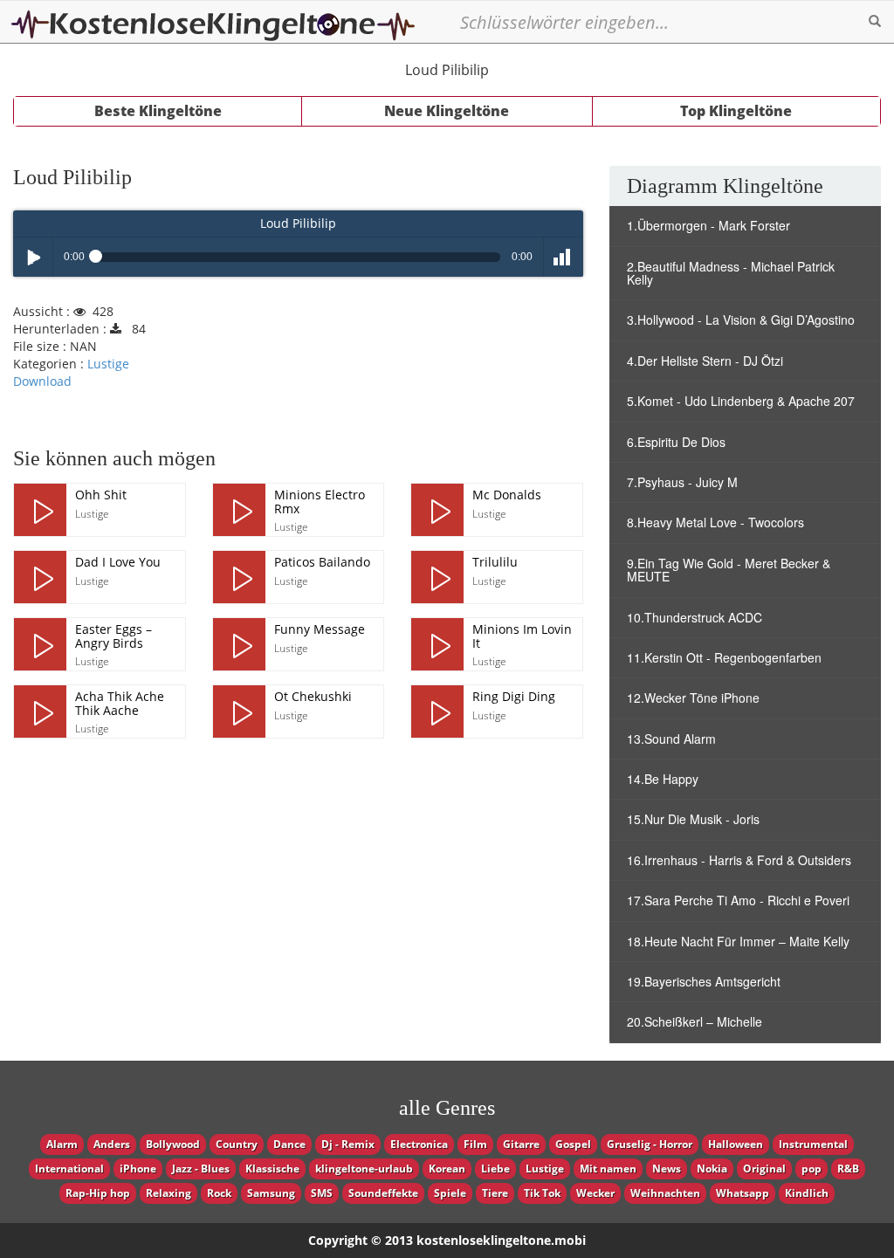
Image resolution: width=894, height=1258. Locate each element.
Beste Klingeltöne (158, 110)
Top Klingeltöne (736, 110)
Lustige (108, 363)
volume (563, 257)
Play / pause (32, 257)
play (40, 510)
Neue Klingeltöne (446, 110)
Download (42, 381)
